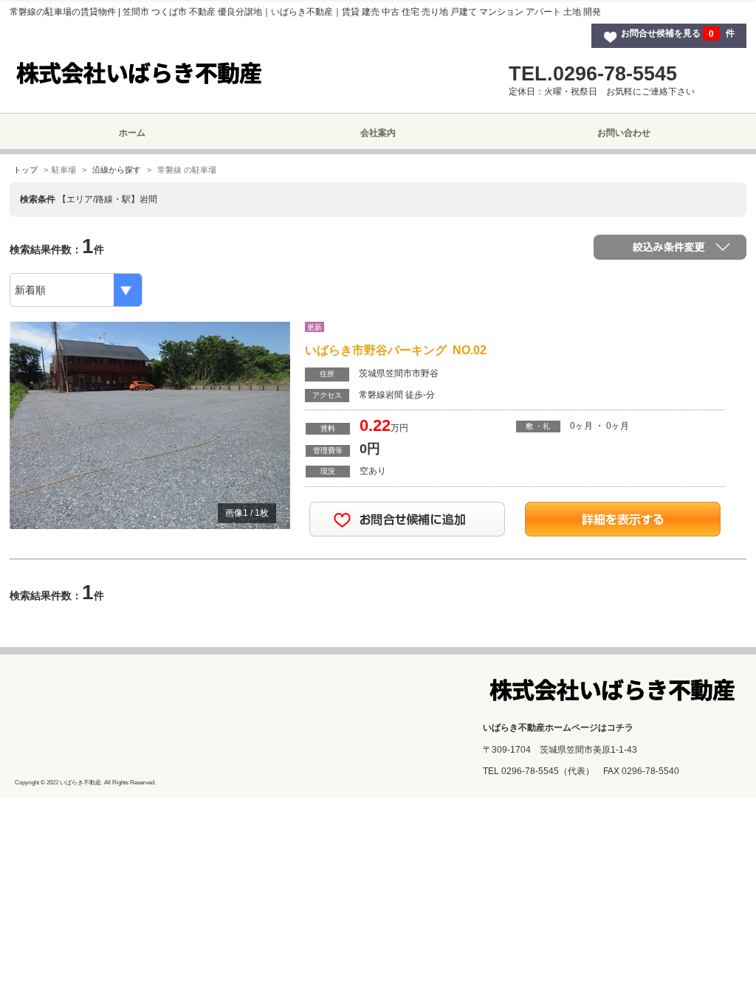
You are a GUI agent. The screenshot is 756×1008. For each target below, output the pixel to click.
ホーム (132, 133)
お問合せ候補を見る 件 (678, 34)
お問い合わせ (623, 133)
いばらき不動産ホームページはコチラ (558, 727)
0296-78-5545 (530, 771)
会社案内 (378, 133)
